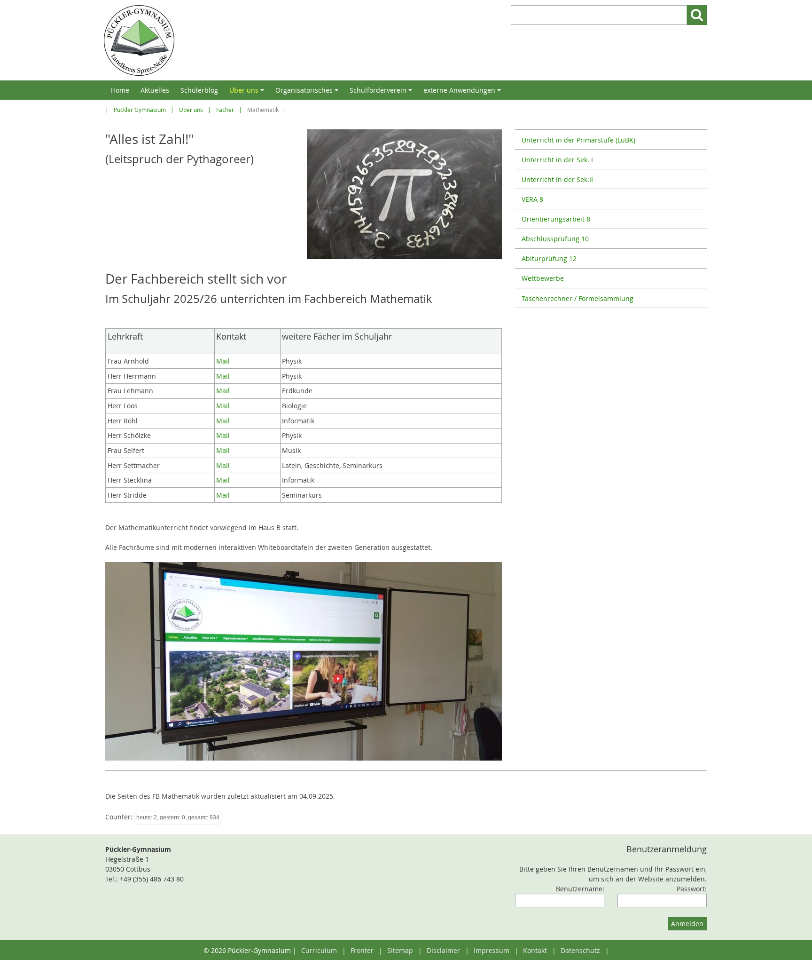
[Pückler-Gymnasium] (252, 40)
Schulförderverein (382, 93)
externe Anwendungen (463, 93)
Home (120, 90)
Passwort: (692, 888)
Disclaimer (443, 950)
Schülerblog (199, 90)
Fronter (362, 950)
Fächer (225, 110)
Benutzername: (580, 888)
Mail (223, 361)
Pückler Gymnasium (140, 110)
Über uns (248, 93)
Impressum (491, 950)
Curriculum (319, 950)
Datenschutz (580, 950)
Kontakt (535, 950)
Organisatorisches (308, 93)
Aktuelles (155, 90)
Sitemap (400, 950)
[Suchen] (697, 15)
